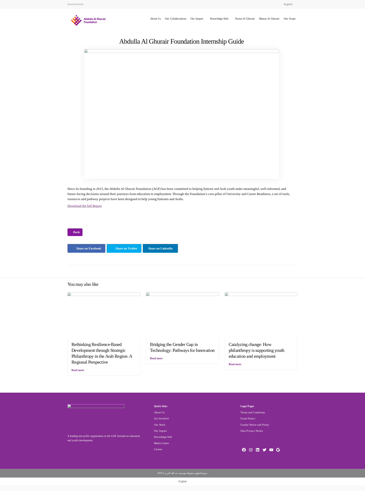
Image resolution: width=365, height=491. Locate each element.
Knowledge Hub (219, 18)
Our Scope (290, 18)
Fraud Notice (247, 418)
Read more (77, 370)
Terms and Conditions (252, 412)
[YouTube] (271, 449)
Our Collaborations (175, 18)
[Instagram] (250, 449)
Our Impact (196, 18)
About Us (155, 18)
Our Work (159, 424)
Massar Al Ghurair (269, 18)
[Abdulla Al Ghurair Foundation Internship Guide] (181, 113)
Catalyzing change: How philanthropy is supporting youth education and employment (256, 350)
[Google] (278, 449)
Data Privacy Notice (251, 430)
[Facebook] (243, 449)
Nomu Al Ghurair (245, 18)
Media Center (161, 443)
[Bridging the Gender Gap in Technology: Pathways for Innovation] (182, 314)
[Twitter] (264, 449)
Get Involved (161, 418)
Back (76, 232)
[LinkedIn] (257, 449)
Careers (158, 449)
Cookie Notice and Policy (254, 424)
